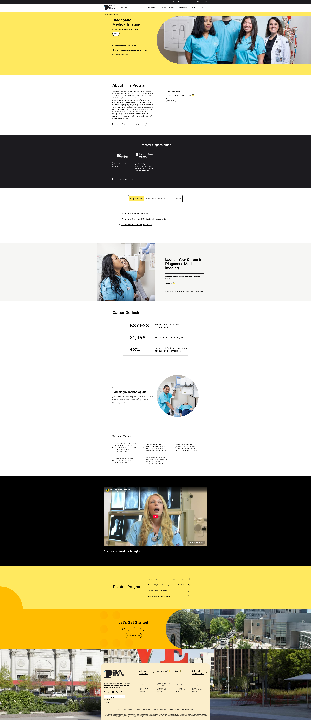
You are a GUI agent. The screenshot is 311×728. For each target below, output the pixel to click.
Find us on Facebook (123, 116)
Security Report (163, 709)
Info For (123, 7)
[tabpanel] (155, 219)
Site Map (119, 709)
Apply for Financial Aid (133, 635)
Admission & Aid (152, 7)
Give (190, 1)
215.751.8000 (142, 691)
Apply (174, 1)
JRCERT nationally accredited (124, 91)
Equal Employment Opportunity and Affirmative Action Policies (133, 716)
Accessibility (137, 709)
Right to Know (155, 709)
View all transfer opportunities (123, 179)
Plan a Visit (139, 629)
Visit (170, 1)
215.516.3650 (160, 691)
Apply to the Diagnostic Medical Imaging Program (129, 124)
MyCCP (205, 1)
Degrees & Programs (167, 7)
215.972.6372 (178, 691)
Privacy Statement (146, 709)
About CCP (194, 7)
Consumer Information (128, 709)
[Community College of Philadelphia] (110, 7)
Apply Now (170, 100)
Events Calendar (197, 1)
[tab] (136, 198)
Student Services (182, 7)
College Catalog (182, 1)
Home (105, 14)
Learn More (168, 283)
